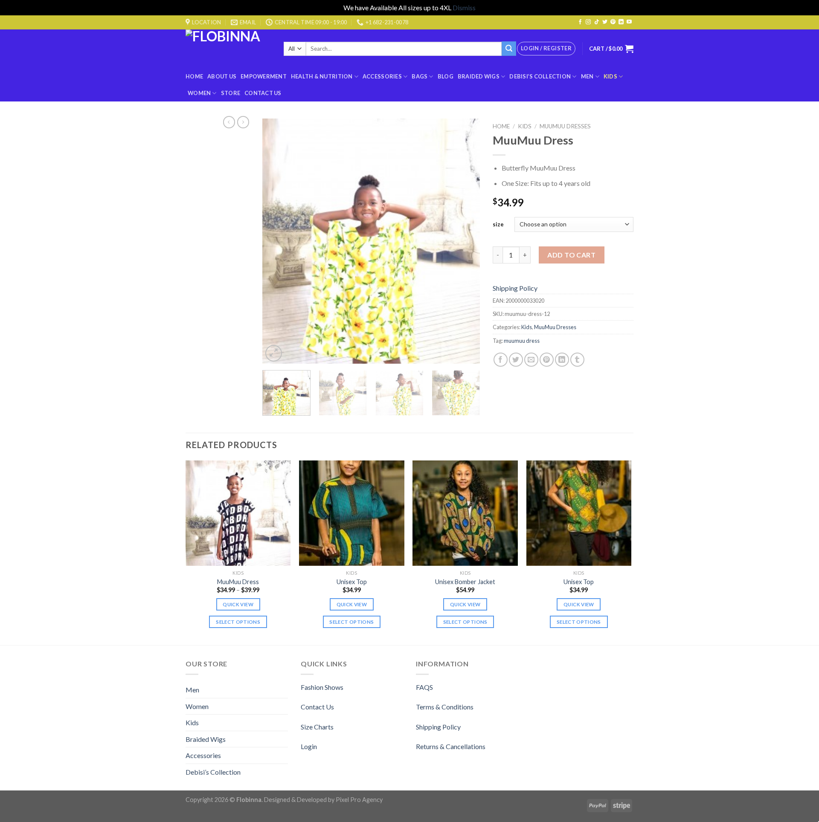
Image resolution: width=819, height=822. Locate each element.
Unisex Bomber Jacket (465, 581)
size (498, 224)
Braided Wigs (479, 76)
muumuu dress (522, 340)
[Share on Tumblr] (577, 360)
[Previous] (277, 241)
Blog (445, 76)
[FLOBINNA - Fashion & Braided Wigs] (228, 48)
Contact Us (263, 93)
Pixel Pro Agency (359, 799)
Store (230, 93)
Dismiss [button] (464, 7)
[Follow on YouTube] (629, 22)
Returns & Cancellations (450, 746)
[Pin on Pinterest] (547, 360)
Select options (238, 622)
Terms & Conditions (444, 707)
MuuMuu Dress (238, 581)
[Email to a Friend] (531, 360)
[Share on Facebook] (501, 360)
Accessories (382, 76)
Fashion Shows (322, 687)
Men (587, 76)
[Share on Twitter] (516, 360)
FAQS (424, 687)
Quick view (238, 604)
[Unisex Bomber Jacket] (465, 513)
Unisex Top (352, 581)
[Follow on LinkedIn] (621, 22)
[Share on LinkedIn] (562, 360)
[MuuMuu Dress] (238, 513)
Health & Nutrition (322, 76)
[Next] (465, 241)
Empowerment (264, 76)
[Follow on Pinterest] (613, 22)
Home (194, 76)
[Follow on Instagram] (588, 22)
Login (309, 746)
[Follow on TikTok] (596, 22)
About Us (221, 76)
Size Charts (317, 727)
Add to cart (571, 255)
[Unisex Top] (351, 513)
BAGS (419, 76)
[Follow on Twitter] (604, 22)
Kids (610, 76)
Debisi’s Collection (540, 76)
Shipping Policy (515, 288)
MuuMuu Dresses (565, 126)
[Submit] (509, 48)
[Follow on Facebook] (580, 22)
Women (199, 93)
